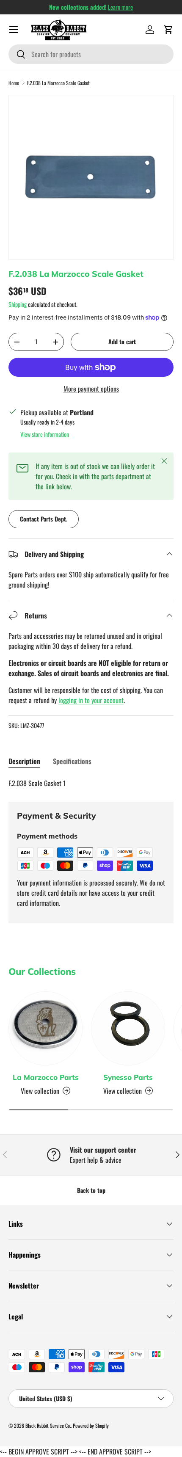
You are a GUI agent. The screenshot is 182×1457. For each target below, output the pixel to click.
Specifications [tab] (72, 761)
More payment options (91, 389)
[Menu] (13, 29)
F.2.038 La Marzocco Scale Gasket (58, 82)
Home (13, 82)
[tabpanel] (91, 783)
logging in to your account (91, 700)
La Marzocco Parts (46, 1077)
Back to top (91, 1190)
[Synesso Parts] (128, 1028)
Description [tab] (24, 761)
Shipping (17, 304)
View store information (44, 434)
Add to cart (122, 341)
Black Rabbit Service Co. (48, 1425)
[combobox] (91, 54)
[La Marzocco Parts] (45, 1028)
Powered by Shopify (91, 1425)
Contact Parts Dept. (43, 518)
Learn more (120, 7)
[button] (168, 29)
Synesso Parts (128, 1077)
